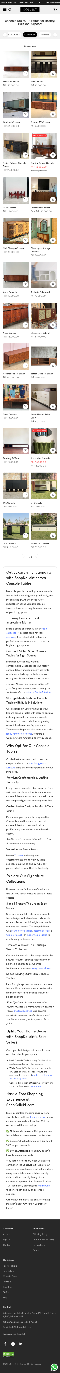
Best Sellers (8, 1271)
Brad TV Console (11, 81)
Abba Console (10, 292)
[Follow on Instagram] (13, 1344)
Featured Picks (10, 1266)
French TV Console (40, 543)
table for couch (14, 935)
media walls (44, 1185)
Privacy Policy (39, 1245)
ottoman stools (42, 930)
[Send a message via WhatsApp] (54, 1367)
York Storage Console (13, 248)
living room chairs (41, 968)
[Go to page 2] (36, 557)
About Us (7, 1287)
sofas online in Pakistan (37, 692)
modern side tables (37, 935)
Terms (36, 1250)
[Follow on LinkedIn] (21, 1344)
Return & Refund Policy (43, 1239)
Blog (5, 1297)
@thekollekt (20, 1334)
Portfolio (7, 1281)
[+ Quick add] (25, 73)
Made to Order (10, 1276)
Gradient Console (11, 122)
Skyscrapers (36, 1364)
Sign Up (6, 1239)
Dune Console (10, 414)
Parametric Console (40, 458)
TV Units (44, 35)
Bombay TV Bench (12, 458)
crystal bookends (23, 1010)
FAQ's (6, 1292)
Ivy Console (36, 503)
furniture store (38, 1117)
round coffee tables (21, 930)
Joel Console (9, 543)
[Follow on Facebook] (5, 1344)
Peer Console (9, 207)
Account (7, 1234)
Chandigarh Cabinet (40, 333)
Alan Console (37, 81)
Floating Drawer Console (42, 163)
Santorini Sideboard (40, 292)
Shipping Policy (40, 1234)
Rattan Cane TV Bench (42, 373)
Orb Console (9, 503)
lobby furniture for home (19, 733)
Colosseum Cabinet (40, 207)
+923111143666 (30, 1322)
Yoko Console (9, 333)
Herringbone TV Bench (14, 373)
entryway (11, 637)
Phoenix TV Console (40, 122)
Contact (7, 1245)
